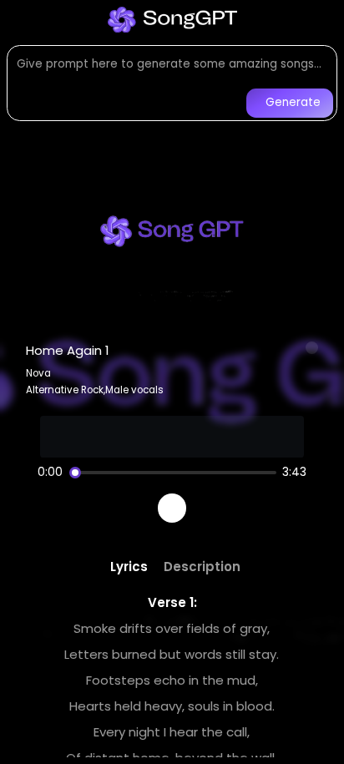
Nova (38, 373)
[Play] (172, 508)
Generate (293, 102)
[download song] (312, 348)
